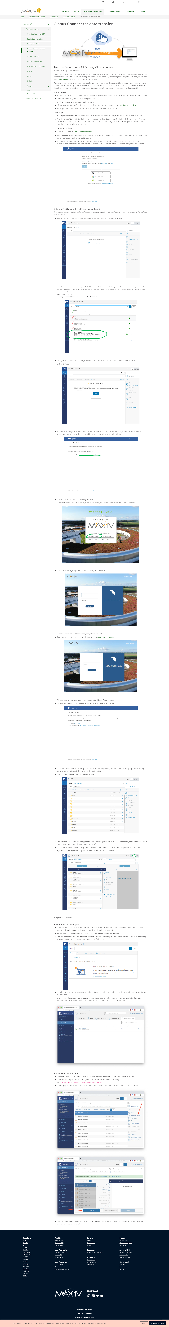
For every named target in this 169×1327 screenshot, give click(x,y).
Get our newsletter (84, 1310)
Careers (122, 1264)
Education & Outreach (114, 12)
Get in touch (124, 1262)
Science (76, 12)
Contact (122, 1269)
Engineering (59, 1245)
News (89, 1240)
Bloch (24, 1245)
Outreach (91, 1257)
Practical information (62, 1269)
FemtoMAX (26, 1252)
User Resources (61, 1262)
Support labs (59, 1240)
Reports (89, 1245)
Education (91, 1250)
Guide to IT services (69, 17)
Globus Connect (64, 79)
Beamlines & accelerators (93, 12)
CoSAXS (25, 1247)
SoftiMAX (26, 1271)
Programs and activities (95, 1252)
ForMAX (25, 1259)
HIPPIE (25, 1262)
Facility (58, 1238)
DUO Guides (59, 1264)
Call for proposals (61, 1252)
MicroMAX (26, 1266)
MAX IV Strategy (125, 1257)
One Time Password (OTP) (128, 105)
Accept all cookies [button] (157, 1323)
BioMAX (25, 1243)
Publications (91, 1243)
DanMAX (25, 1250)
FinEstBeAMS (27, 1255)
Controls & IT (54, 17)
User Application (61, 1250)
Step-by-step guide (126, 1243)
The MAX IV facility (126, 1252)
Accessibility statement (84, 1317)
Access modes (59, 1257)
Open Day (90, 1264)
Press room (123, 1267)
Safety (57, 1267)
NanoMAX (26, 1269)
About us (142, 12)
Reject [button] (144, 1323)
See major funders (84, 1313)
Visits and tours (92, 1262)
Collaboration (124, 1255)
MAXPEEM (26, 1264)
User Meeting (91, 1260)
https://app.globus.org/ (84, 131)
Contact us (123, 1245)
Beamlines (27, 1238)
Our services (124, 1240)
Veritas (25, 1276)
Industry (130, 12)
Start (22, 17)
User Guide (58, 1255)
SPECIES (25, 1273)
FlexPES (25, 1257)
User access (65, 12)
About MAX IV (125, 1250)
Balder (25, 1240)
